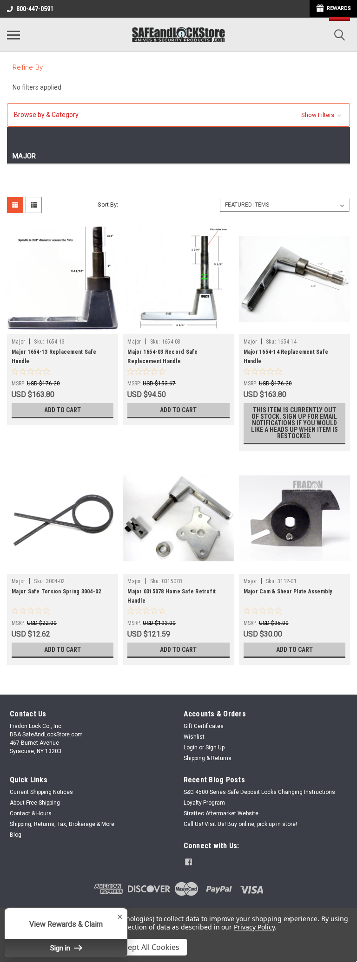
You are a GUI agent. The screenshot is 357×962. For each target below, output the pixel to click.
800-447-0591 (34, 9)
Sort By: (108, 204)
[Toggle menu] (13, 34)
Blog (15, 835)
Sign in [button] (61, 948)
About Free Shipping (35, 803)
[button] (178, 115)
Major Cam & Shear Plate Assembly (288, 591)
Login (191, 747)
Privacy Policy (254, 927)
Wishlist (194, 737)
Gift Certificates (204, 726)
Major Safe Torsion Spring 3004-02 (56, 591)
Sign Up (215, 747)
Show (333, 8)
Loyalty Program (204, 803)
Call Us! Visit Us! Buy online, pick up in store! (240, 824)
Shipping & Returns (207, 758)
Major (18, 341)
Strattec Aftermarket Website (221, 813)
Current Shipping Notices (41, 792)
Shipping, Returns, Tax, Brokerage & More (62, 824)
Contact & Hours (31, 813)
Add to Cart (62, 410)
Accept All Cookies (147, 947)
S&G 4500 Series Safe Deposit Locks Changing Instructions (259, 792)
